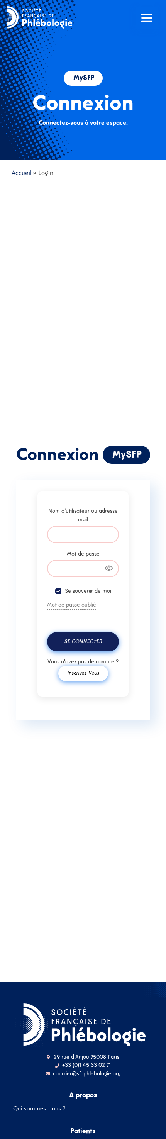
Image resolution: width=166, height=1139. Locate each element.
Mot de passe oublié (71, 604)
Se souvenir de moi (88, 591)
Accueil (22, 172)
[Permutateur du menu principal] (147, 18)
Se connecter (83, 641)
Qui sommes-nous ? (39, 1108)
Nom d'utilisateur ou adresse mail (83, 515)
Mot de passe (83, 553)
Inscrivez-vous (83, 673)
